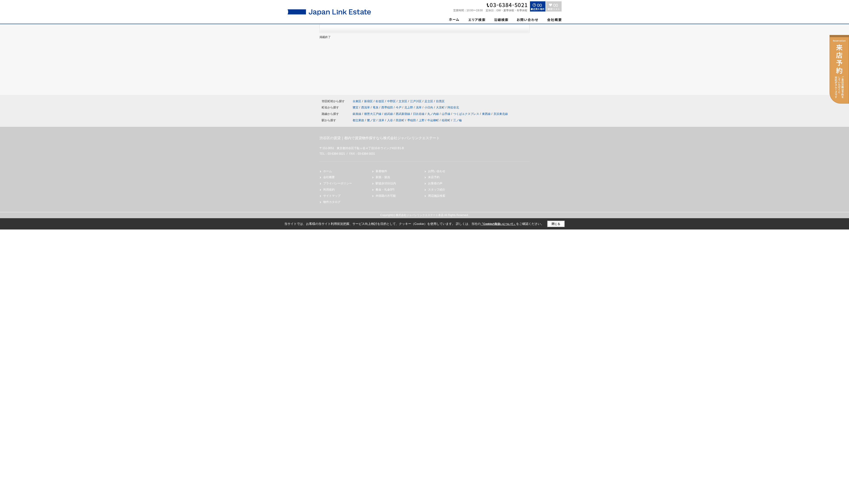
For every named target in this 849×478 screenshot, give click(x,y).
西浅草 (366, 107)
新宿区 (368, 101)
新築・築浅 (383, 177)
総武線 (389, 114)
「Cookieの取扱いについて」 (498, 224)
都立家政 (358, 120)
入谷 (390, 120)
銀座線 (357, 114)
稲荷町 (446, 120)
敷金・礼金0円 (385, 189)
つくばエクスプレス (466, 114)
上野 (421, 120)
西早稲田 (387, 107)
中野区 (391, 101)
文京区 (403, 101)
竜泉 (376, 107)
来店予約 (434, 177)
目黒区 (440, 101)
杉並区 (380, 101)
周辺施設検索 (436, 195)
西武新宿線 (403, 114)
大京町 (441, 107)
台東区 (357, 101)
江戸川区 (416, 101)
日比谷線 (419, 114)
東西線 (486, 114)
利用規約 (329, 189)
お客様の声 (435, 183)
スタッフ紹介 (436, 189)
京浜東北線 (500, 114)
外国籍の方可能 (386, 195)
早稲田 (411, 120)
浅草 (419, 107)
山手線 (446, 114)
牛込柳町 (433, 120)
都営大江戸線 (373, 114)
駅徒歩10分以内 (386, 183)
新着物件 (381, 171)
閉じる (556, 224)
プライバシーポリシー (337, 183)
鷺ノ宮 (371, 120)
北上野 (409, 107)
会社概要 (329, 177)
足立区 (428, 101)
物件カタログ (331, 202)
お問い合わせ (436, 171)
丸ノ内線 (433, 114)
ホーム (327, 171)
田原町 (400, 120)
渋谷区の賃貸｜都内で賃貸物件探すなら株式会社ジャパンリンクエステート (379, 138)
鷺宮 (356, 107)
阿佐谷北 (453, 107)
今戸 (399, 107)
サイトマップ (331, 195)
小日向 (429, 107)
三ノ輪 (457, 120)
